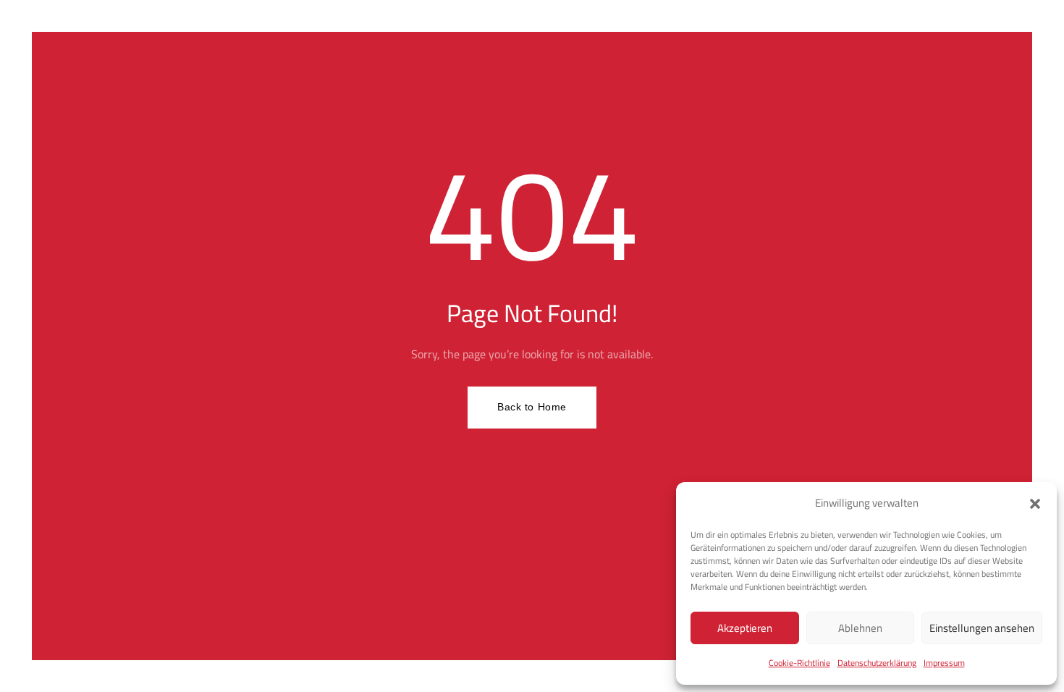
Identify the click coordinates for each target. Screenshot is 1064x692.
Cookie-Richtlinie (799, 662)
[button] (1035, 504)
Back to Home (532, 407)
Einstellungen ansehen (981, 627)
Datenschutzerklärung (876, 662)
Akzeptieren (744, 627)
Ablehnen (860, 627)
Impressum (944, 662)
